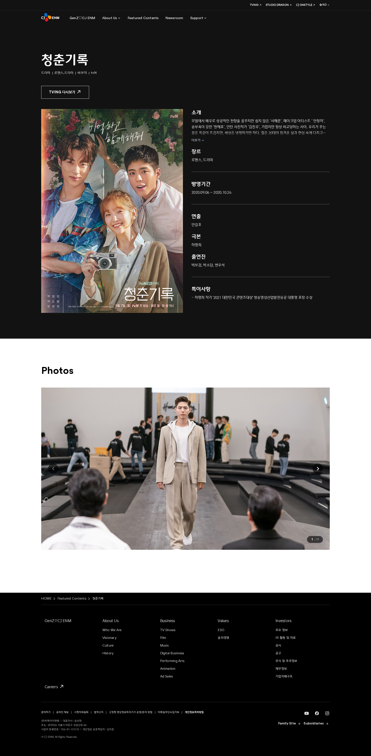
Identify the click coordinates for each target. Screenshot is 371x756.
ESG (221, 630)
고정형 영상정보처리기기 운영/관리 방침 (131, 712)
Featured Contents (72, 599)
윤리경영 (223, 638)
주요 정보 (281, 630)
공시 (278, 646)
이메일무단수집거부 (168, 712)
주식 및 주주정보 (286, 661)
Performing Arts (172, 661)
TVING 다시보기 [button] (62, 92)
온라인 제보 (62, 712)
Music (164, 646)
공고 (278, 653)
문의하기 (46, 712)
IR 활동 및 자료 (285, 638)
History (108, 653)
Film (163, 638)
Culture (108, 646)
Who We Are (112, 630)
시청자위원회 (81, 712)
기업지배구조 (283, 676)
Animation (168, 669)
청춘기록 (98, 599)
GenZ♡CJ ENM (58, 620)
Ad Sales (166, 676)
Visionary (109, 638)
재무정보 (281, 669)
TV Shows (168, 630)
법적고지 (98, 712)
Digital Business (172, 653)
